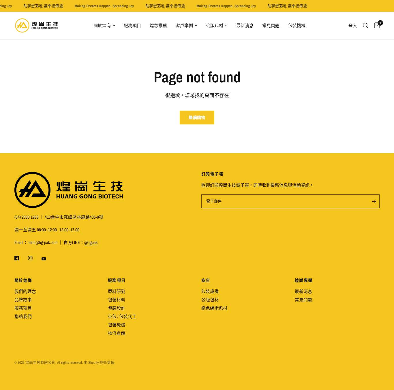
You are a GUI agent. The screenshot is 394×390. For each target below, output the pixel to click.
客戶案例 (184, 25)
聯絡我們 (23, 316)
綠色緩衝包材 (214, 308)
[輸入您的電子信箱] (374, 201)
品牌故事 (23, 300)
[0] (375, 25)
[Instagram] (34, 258)
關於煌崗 (102, 25)
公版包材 (214, 25)
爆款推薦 (158, 25)
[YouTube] (48, 259)
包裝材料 (116, 300)
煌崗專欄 (304, 280)
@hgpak (90, 242)
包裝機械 (296, 25)
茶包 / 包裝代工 (122, 316)
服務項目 (132, 25)
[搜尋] (365, 25)
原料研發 (116, 291)
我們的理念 (25, 291)
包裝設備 (210, 291)
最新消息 (245, 25)
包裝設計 (116, 308)
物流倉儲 (116, 333)
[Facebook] (20, 258)
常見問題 (270, 25)
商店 (205, 280)
